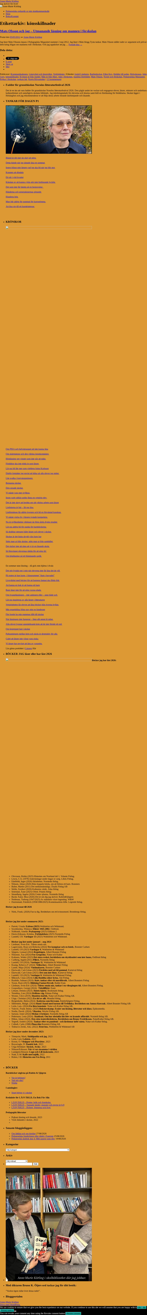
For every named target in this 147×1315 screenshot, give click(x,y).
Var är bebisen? (18, 1078)
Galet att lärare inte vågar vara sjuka (22, 638)
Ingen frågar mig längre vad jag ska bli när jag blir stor (30, 167)
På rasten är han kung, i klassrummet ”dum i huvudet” (30, 575)
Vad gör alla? (17, 1080)
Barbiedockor (96, 74)
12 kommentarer (54, 79)
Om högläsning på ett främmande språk (24, 556)
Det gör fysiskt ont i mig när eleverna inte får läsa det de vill (33, 570)
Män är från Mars (49, 77)
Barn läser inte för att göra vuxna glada (23, 590)
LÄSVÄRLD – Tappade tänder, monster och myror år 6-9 (37, 1105)
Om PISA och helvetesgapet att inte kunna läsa (27, 449)
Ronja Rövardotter (36, 79)
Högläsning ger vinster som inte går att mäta (26, 459)
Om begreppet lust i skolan (18, 629)
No (144, 1307)
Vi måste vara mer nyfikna (18, 493)
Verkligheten (59, 74)
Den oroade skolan (14, 488)
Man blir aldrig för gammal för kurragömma (26, 201)
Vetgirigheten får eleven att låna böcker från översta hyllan (32, 604)
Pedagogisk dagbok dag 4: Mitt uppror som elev (33, 1139)
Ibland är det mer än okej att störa (21, 158)
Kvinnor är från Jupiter (30, 77)
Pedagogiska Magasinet (134, 77)
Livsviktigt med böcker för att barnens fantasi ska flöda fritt (33, 580)
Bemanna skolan (13, 483)
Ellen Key (107, 74)
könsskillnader (12, 77)
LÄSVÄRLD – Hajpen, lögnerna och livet (31, 1107)
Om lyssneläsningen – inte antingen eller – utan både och (32, 595)
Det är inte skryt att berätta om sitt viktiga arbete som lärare (32, 502)
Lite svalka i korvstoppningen (19, 478)
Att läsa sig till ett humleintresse (20, 206)
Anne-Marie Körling (9, 1)
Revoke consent (73, 1313)
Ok (139, 1307)
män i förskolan (65, 77)
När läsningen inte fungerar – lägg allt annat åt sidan (29, 619)
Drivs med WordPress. (10, 1304)
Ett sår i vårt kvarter (15, 177)
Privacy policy (7, 1310)
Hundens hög (12, 197)
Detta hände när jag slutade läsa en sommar (25, 162)
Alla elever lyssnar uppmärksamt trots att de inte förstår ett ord (34, 624)
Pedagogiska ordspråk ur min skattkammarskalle (27, 11)
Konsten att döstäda (15, 172)
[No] (15, 1311)
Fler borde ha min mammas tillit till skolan (25, 614)
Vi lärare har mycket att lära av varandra (24, 643)
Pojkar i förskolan (8, 79)
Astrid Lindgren (81, 74)
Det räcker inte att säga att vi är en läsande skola (28, 546)
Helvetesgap (135, 74)
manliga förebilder (82, 77)
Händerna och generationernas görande (24, 192)
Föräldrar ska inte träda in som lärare (22, 463)
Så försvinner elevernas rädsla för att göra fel (26, 551)
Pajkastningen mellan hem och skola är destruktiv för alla (32, 634)
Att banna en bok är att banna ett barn (23, 585)
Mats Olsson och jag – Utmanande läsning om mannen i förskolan (48, 31)
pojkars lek (22, 79)
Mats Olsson (96, 77)
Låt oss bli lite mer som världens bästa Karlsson (27, 468)
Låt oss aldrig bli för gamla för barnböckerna (26, 527)
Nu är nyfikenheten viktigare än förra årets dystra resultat (32, 522)
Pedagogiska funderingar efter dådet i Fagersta (32, 1136)
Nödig (14, 1083)
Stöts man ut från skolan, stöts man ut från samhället (29, 541)
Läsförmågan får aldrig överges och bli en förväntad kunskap (33, 512)
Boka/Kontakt (12, 16)
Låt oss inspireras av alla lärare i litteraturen (25, 600)
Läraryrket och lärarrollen (40, 74)
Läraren (28, 648)
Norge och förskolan (113, 77)
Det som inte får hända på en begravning (25, 187)
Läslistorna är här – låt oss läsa (20, 507)
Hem (8, 14)
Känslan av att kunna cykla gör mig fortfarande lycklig (31, 182)
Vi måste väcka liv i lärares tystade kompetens (27, 517)
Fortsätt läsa (75, 44)
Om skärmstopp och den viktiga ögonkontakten (27, 454)
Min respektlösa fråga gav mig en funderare (25, 609)
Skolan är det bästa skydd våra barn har (23, 536)
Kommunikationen (19, 74)
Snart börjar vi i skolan (21, 1092)
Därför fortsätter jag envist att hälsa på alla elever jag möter (32, 473)
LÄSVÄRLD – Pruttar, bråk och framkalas (31, 1102)
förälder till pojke (121, 74)
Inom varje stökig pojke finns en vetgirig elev (26, 497)
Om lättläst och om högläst (23, 1133)
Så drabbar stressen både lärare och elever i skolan (29, 531)
